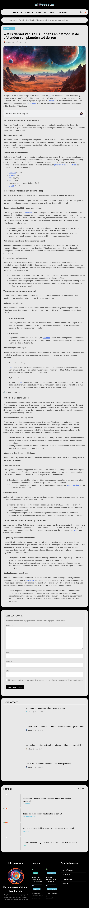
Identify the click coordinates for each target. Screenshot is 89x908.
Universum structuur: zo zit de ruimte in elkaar (45, 708)
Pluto (21, 382)
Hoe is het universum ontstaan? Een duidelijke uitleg (48, 764)
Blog (24, 831)
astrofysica (30, 580)
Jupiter (11, 186)
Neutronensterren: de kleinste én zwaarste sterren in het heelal (48, 814)
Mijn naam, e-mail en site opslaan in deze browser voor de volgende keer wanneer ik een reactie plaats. (45, 680)
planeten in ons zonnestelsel (65, 165)
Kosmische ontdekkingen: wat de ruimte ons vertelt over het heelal (50, 828)
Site (7, 671)
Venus (11, 175)
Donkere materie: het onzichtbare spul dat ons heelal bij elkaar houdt (55, 727)
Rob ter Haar (10, 42)
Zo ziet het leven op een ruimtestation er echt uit (42, 799)
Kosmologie (41, 12)
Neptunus (46, 338)
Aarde (11, 178)
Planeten (17, 12)
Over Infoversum (68, 870)
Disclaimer (66, 875)
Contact (65, 884)
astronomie (28, 213)
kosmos (51, 101)
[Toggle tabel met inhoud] (81, 113)
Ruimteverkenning (58, 12)
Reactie (9, 626)
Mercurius (12, 173)
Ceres (11, 367)
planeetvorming (73, 485)
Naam (9, 652)
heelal (76, 530)
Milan (30, 712)
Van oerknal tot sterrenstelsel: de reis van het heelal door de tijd (53, 745)
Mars (10, 180)
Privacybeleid (67, 879)
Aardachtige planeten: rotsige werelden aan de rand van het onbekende (37, 898)
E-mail (9, 662)
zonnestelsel (31, 103)
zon (49, 96)
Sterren (29, 12)
